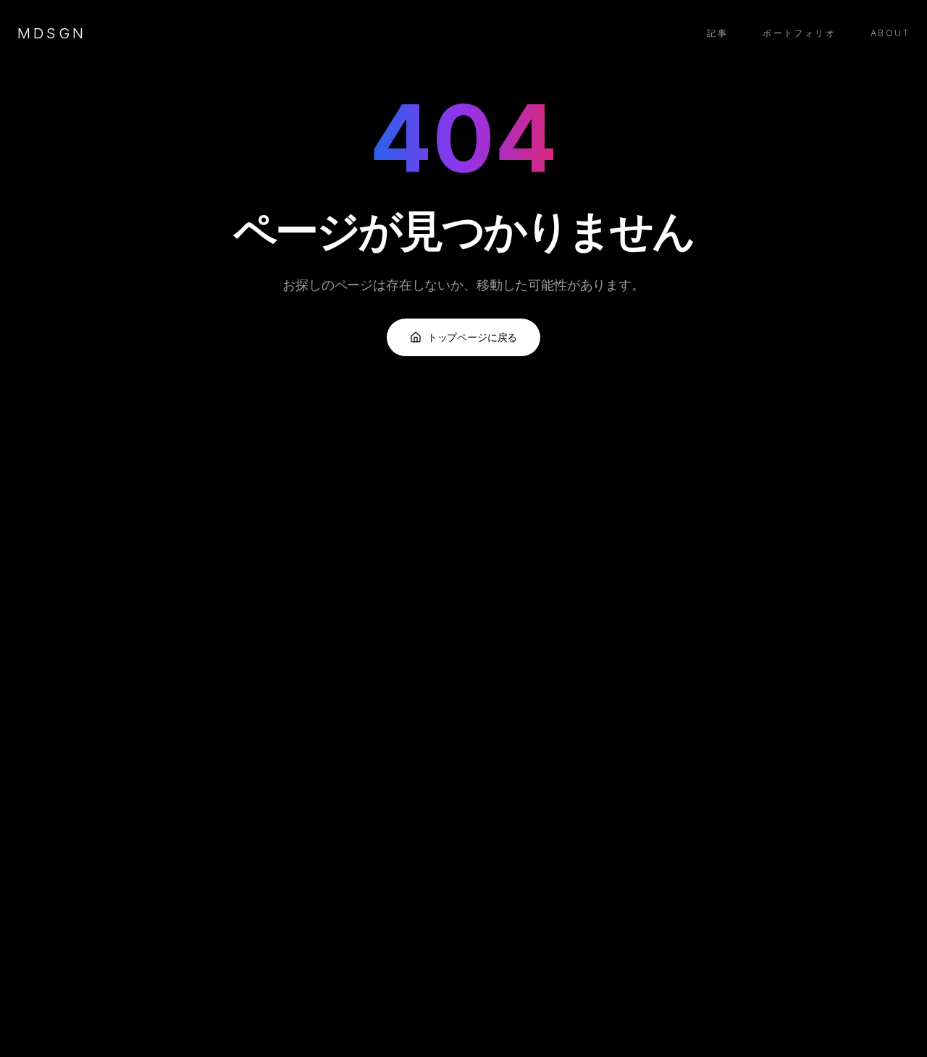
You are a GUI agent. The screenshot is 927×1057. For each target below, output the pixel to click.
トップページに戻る (472, 337)
